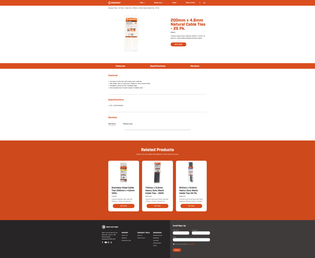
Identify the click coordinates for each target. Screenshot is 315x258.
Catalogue (156, 240)
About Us (139, 235)
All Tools (121, 8)
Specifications (157, 66)
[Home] (114, 2)
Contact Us (125, 235)
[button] (178, 44)
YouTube (105, 242)
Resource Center (157, 235)
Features (120, 66)
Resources (128, 124)
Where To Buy (190, 2)
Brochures (156, 238)
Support (125, 232)
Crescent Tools (112, 8)
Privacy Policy (141, 238)
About (174, 2)
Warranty (124, 238)
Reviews (194, 66)
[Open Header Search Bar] (200, 3)
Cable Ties (128, 8)
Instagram (108, 242)
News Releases (157, 243)
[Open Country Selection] (205, 3)
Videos (155, 245)
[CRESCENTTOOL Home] (110, 228)
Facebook (102, 242)
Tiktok (111, 242)
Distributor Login (126, 240)
